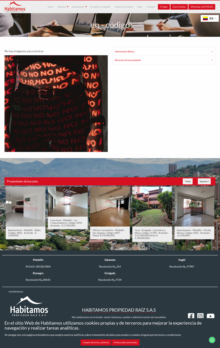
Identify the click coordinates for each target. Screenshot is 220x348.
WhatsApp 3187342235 (202, 7)
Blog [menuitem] (140, 7)
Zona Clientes (179, 7)
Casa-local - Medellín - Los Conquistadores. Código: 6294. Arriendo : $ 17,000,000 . (66, 223)
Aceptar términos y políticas (96, 342)
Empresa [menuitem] (62, 7)
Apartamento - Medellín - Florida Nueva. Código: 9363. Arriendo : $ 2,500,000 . (194, 233)
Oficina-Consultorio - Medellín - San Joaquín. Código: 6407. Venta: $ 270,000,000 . (109, 233)
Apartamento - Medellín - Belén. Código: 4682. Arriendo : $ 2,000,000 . (24, 233)
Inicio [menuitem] (50, 7)
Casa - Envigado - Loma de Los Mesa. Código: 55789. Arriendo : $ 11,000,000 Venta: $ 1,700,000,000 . (152, 234)
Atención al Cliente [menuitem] (124, 7)
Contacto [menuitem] (151, 7)
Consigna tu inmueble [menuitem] (100, 7)
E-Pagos (164, 7)
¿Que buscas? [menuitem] (78, 7)
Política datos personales (125, 342)
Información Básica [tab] (124, 51)
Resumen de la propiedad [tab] (128, 60)
